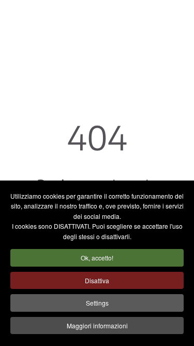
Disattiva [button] (97, 280)
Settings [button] (97, 302)
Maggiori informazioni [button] (97, 325)
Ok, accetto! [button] (97, 257)
